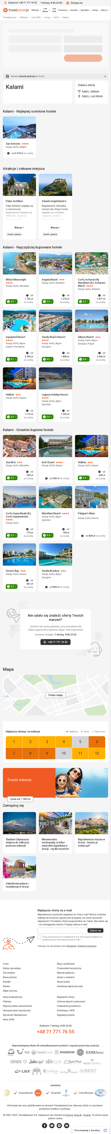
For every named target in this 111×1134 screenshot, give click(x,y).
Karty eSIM (8, 1019)
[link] (46, 10)
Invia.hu (87, 1115)
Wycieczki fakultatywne (15, 1015)
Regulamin (71, 946)
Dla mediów (9, 972)
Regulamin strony (65, 997)
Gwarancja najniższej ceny (70, 986)
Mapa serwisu (10, 990)
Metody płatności (65, 972)
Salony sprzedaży (12, 968)
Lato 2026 (54, 10)
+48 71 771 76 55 (55, 1032)
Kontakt (7, 981)
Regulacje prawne (66, 1015)
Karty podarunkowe (12, 997)
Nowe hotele (63, 981)
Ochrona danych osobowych (71, 1001)
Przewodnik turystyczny (69, 968)
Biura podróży (10, 977)
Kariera (6, 986)
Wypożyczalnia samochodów (17, 1006)
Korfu (56, 17)
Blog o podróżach (66, 963)
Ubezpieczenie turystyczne (17, 1010)
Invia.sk (78, 1115)
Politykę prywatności (87, 946)
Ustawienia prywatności (69, 1006)
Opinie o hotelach (65, 977)
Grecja (47, 17)
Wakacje (24, 17)
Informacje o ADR (66, 1010)
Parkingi (7, 1001)
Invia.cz (69, 1115)
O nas (6, 963)
